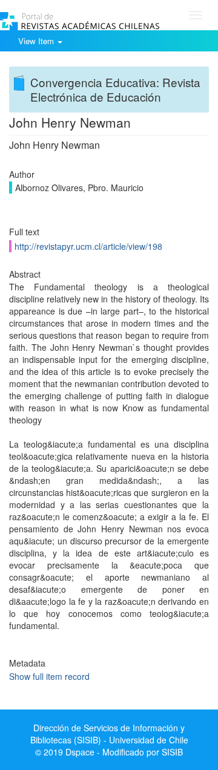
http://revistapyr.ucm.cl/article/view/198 (88, 246)
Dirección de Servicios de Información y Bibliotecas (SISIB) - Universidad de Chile (109, 734)
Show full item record (49, 676)
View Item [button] (37, 41)
